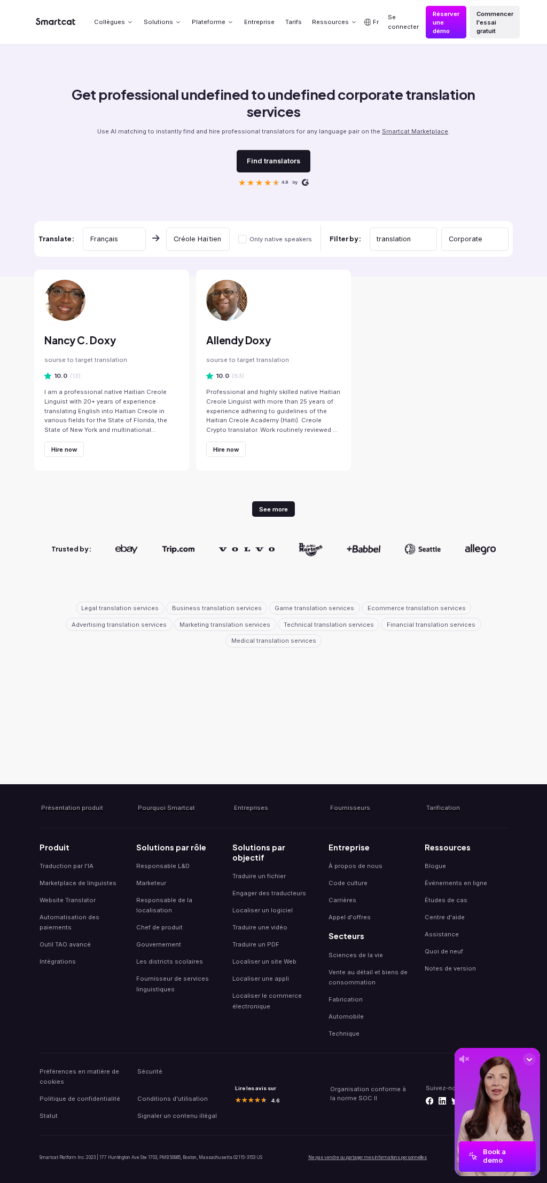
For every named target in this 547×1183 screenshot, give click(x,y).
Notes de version (450, 968)
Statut (49, 1115)
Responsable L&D (163, 866)
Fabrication (346, 999)
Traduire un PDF (255, 944)
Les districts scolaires (169, 961)
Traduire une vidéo (259, 927)
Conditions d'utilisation (172, 1098)
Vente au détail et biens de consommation (368, 977)
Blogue (435, 866)
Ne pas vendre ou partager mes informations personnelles (367, 1157)
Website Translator (68, 900)
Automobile (346, 1016)
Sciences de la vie (356, 955)
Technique (344, 1033)
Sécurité (149, 1071)
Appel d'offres (350, 917)
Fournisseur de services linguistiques (172, 983)
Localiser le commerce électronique (267, 1001)
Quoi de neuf (444, 951)
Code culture (348, 883)
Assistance (442, 934)
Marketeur (151, 883)
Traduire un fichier (259, 876)
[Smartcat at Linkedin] (442, 1101)
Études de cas (446, 900)
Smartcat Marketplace (415, 131)
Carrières (342, 900)
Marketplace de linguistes (78, 883)
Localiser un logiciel (262, 910)
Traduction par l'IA (66, 866)
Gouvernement (158, 944)
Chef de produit (159, 927)
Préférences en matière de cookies (79, 1076)
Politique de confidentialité (80, 1098)
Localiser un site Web (264, 961)
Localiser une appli (260, 978)
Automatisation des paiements (69, 922)
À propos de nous (355, 866)
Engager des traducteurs (269, 893)
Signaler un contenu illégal (177, 1115)
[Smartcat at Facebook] (429, 1101)
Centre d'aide (445, 917)
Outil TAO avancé (65, 944)
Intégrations (58, 961)
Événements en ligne (456, 883)
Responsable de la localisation (164, 905)
